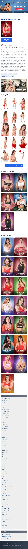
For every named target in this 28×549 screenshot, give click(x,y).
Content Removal (18, 545)
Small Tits (4, 424)
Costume (4, 426)
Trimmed (4, 415)
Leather (3, 450)
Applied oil (4, 521)
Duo (3, 497)
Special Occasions (6, 486)
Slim (3, 430)
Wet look (4, 512)
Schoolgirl (4, 480)
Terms (24, 545)
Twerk (3, 439)
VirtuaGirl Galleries (6, 534)
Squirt (3, 484)
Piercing (3, 417)
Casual (3, 448)
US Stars (3, 514)
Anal (3, 445)
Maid (3, 467)
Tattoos (3, 405)
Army (3, 523)
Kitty (3, 491)
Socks (3, 456)
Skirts (3, 422)
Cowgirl (3, 502)
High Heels (4, 398)
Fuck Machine (5, 519)
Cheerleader (4, 525)
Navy (3, 506)
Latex (3, 469)
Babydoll (3, 443)
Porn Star (4, 409)
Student (3, 473)
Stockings (4, 411)
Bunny (3, 493)
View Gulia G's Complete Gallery (15, 165)
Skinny (3, 452)
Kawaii (3, 463)
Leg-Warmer (4, 510)
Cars (3, 527)
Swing (3, 454)
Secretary (4, 489)
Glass (3, 471)
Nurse (3, 482)
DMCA (12, 545)
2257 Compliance (6, 545)
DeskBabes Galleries (6, 536)
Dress (3, 420)
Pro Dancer (4, 428)
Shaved (3, 400)
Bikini (3, 441)
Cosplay (3, 458)
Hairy (3, 476)
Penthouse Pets (5, 538)
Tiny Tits (3, 435)
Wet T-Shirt (4, 504)
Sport (3, 478)
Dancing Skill (4, 495)
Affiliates (14, 546)
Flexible (3, 437)
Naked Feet (4, 402)
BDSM (3, 461)
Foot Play (4, 499)
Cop (2, 517)
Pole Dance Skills (5, 433)
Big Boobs (4, 413)
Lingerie (3, 407)
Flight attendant (5, 508)
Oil (2, 465)
